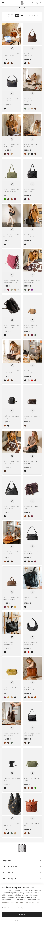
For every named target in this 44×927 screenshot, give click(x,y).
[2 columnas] (17, 15)
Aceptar (22, 914)
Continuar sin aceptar (22, 921)
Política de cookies (9, 908)
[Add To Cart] (12, 48)
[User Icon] (37, 3)
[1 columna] (22, 15)
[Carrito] (41, 3)
